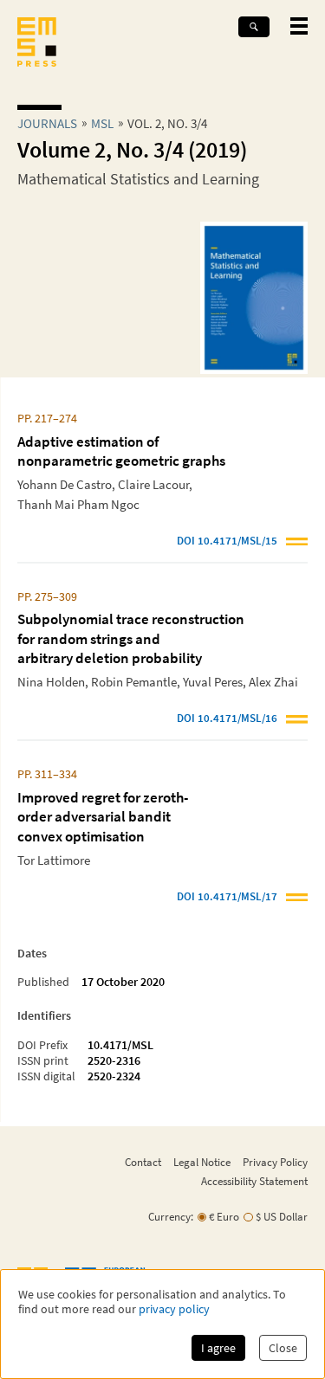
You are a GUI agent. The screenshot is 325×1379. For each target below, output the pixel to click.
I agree (218, 1348)
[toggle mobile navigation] (299, 26)
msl (102, 123)
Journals (47, 123)
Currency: (170, 1216)
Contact (143, 1162)
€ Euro (224, 1216)
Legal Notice (202, 1162)
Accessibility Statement (254, 1181)
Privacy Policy (275, 1162)
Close (283, 1348)
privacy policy (174, 1309)
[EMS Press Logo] (36, 43)
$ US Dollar (282, 1216)
